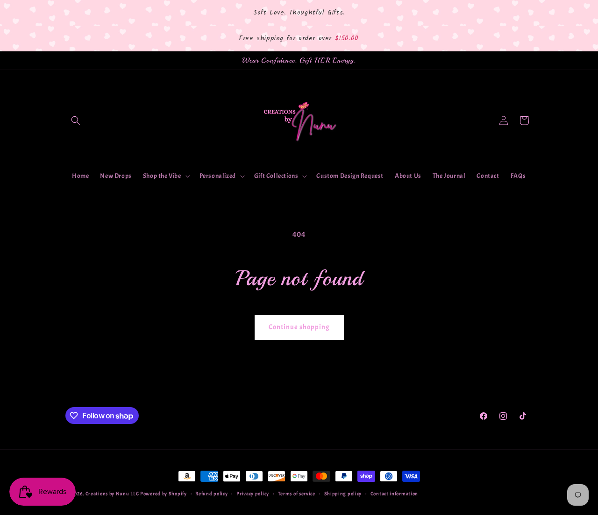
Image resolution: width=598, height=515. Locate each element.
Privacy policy (252, 493)
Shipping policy (343, 493)
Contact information (394, 493)
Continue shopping (299, 327)
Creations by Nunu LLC (112, 493)
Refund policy (211, 493)
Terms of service (296, 493)
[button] (75, 120)
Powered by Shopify (163, 493)
